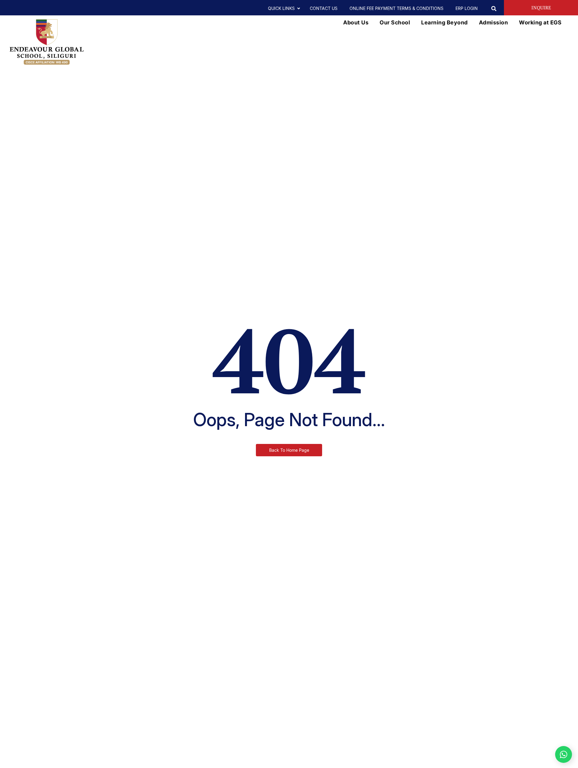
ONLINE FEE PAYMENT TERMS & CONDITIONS (396, 8)
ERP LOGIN (466, 8)
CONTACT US (323, 8)
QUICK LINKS (281, 8)
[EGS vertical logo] (46, 42)
